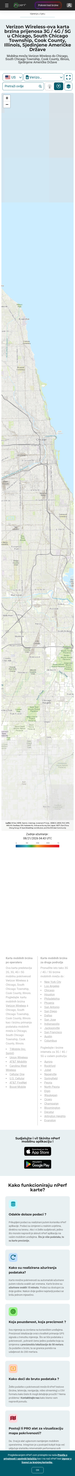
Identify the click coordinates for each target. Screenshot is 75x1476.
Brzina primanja (58, 86)
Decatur (49, 1112)
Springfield (51, 1078)
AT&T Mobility (18, 1061)
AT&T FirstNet (18, 1082)
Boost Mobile (18, 1087)
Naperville (50, 1074)
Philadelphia (52, 998)
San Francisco (53, 1032)
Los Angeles (51, 986)
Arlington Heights (55, 1116)
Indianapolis (51, 1024)
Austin (48, 1036)
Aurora (48, 1061)
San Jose (50, 1019)
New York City (52, 982)
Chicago (49, 990)
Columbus (50, 1040)
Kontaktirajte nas (30, 1397)
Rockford (49, 1066)
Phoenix (49, 1003)
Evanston (50, 1120)
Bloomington (52, 1107)
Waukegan (50, 1095)
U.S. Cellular (17, 1078)
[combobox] (13, 77)
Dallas (48, 1015)
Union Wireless (19, 1057)
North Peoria (52, 1087)
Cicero (48, 1099)
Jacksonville (52, 1028)
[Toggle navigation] (6, 5)
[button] (6, 98)
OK (37, 1470)
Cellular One (17, 1074)
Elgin (47, 1091)
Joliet (47, 1070)
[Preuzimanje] (37, 1151)
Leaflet (8, 823)
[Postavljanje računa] (69, 5)
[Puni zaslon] (68, 77)
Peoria (48, 1082)
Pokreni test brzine (48, 5)
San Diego (50, 1011)
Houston (49, 994)
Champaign (51, 1103)
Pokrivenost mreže (50, 86)
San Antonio (51, 1007)
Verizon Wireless (16, 1005)
